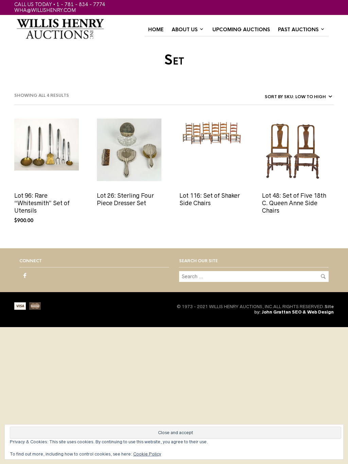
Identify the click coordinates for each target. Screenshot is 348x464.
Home (155, 29)
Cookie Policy (147, 454)
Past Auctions (298, 29)
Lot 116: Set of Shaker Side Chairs (209, 199)
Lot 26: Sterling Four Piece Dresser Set (125, 199)
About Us (184, 29)
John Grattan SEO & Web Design (298, 312)
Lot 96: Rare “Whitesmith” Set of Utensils (42, 203)
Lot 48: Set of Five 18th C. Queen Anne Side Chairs (294, 203)
